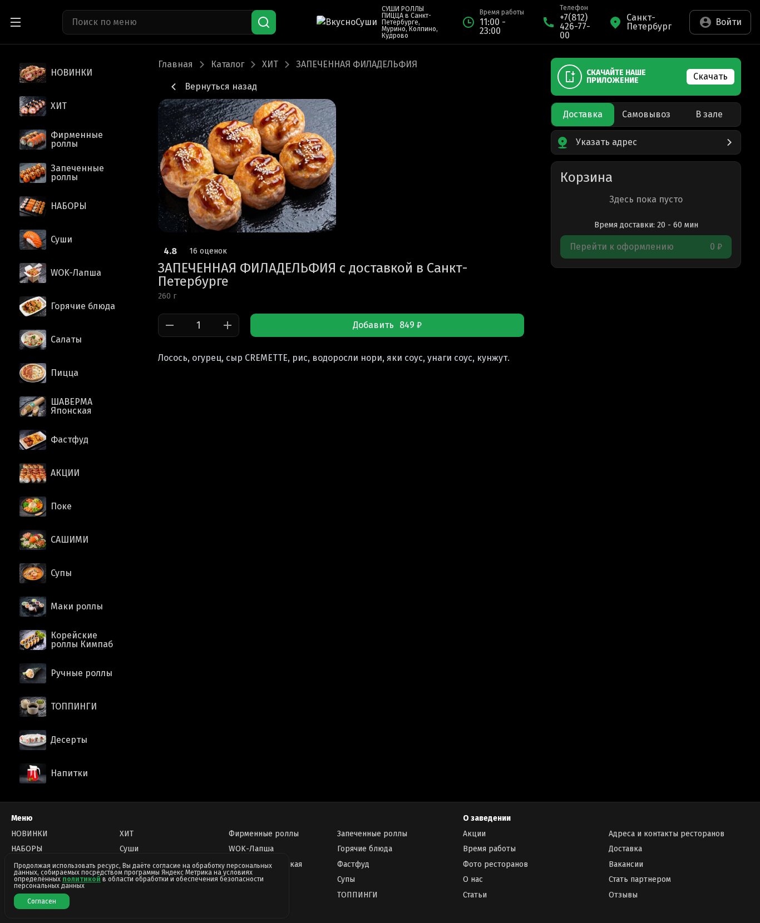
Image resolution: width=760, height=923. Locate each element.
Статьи (475, 895)
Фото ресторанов (495, 864)
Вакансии (626, 864)
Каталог (227, 64)
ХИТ (270, 64)
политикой (81, 879)
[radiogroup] (646, 114)
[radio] (582, 114)
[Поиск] (263, 22)
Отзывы (623, 895)
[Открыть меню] (15, 22)
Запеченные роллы (372, 833)
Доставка (625, 848)
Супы (346, 879)
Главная (175, 64)
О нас (473, 879)
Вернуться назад (221, 86)
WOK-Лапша (251, 848)
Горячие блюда (364, 848)
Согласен (41, 901)
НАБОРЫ (27, 848)
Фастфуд (353, 864)
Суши (129, 848)
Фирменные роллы (264, 833)
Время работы (489, 848)
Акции (474, 833)
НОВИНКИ (29, 833)
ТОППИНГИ (357, 895)
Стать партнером (640, 879)
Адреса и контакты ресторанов (666, 833)
